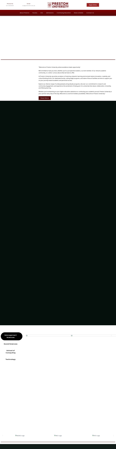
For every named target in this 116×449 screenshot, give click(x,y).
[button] (3, 436)
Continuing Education (64, 13)
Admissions (50, 13)
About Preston (24, 13)
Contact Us (90, 13)
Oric (41, 13)
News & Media (78, 13)
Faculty (35, 13)
